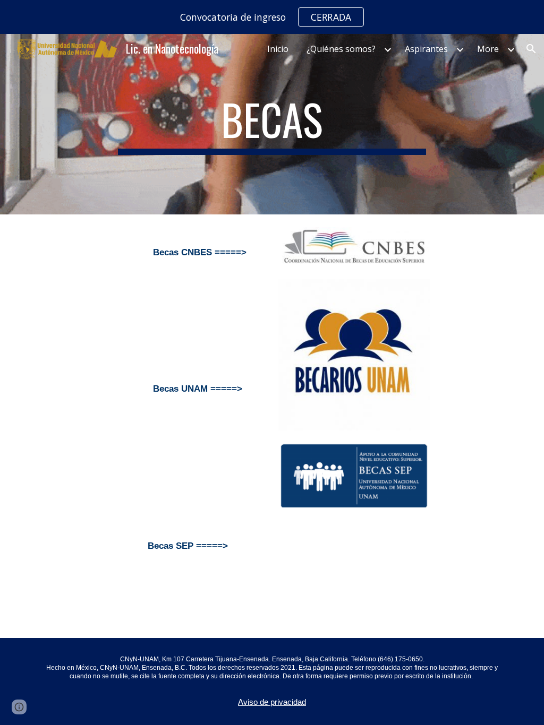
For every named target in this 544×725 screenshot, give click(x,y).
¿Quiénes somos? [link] (341, 49)
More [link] (488, 49)
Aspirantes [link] (426, 49)
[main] (272, 124)
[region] (272, 17)
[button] (531, 49)
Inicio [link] (277, 49)
